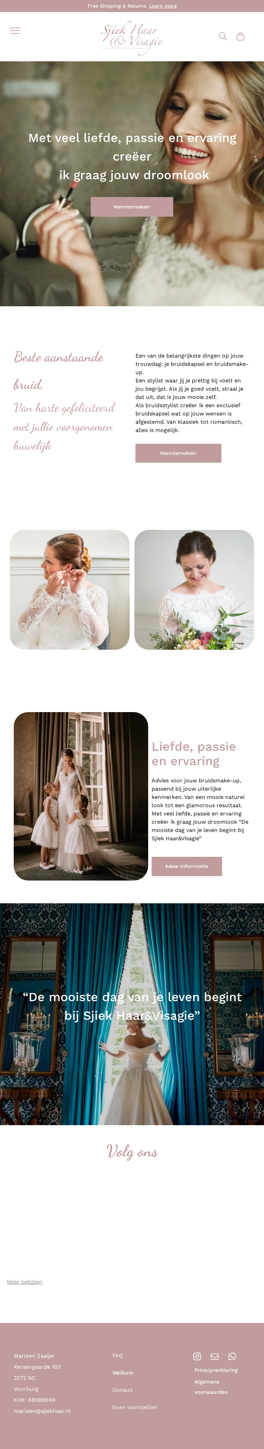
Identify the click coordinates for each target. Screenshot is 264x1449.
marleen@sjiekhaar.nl (42, 1411)
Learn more (163, 6)
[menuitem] (143, 1359)
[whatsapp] (232, 1357)
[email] (215, 1357)
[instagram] (197, 1357)
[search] (223, 37)
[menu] (15, 31)
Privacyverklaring (216, 1370)
